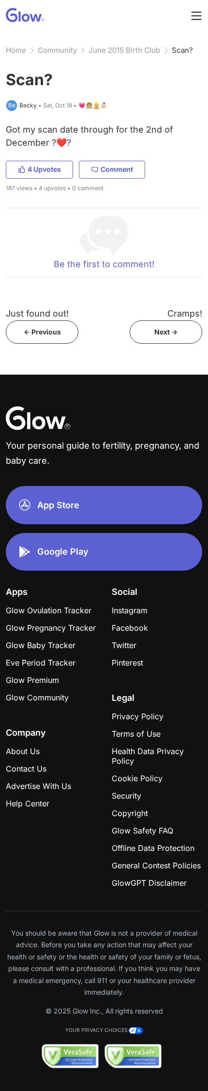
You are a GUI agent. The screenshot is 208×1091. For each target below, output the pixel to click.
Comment (117, 169)
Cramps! (184, 313)
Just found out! (37, 313)
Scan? (182, 50)
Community (57, 50)
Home (16, 50)
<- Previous (42, 332)
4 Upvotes (44, 169)
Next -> (166, 332)
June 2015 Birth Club (124, 50)
